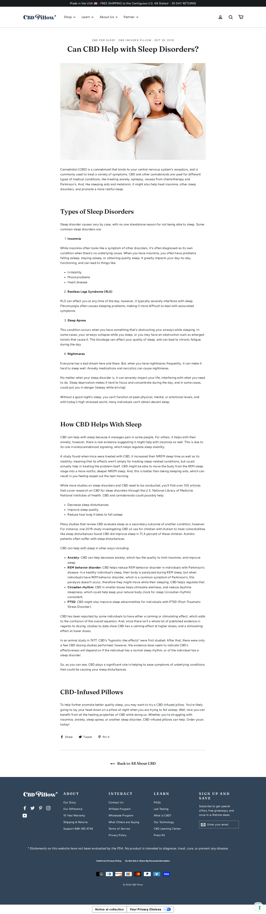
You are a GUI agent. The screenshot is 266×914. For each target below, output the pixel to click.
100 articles (192, 485)
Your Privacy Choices (145, 909)
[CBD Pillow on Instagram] (48, 807)
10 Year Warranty (74, 815)
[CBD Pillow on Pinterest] (40, 807)
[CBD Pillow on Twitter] (32, 807)
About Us (107, 17)
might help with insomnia (154, 442)
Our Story (69, 802)
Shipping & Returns (75, 822)
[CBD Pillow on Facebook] (25, 807)
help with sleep (84, 548)
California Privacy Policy (109, 861)
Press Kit (159, 835)
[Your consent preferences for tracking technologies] (259, 907)
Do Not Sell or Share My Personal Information (147, 861)
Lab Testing (161, 809)
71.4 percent (148, 534)
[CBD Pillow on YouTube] (25, 815)
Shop (68, 17)
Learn (86, 17)
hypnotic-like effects (123, 640)
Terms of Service (119, 828)
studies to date (98, 626)
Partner (129, 17)
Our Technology (164, 822)
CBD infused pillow (135, 40)
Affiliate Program (120, 809)
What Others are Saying (124, 822)
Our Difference (72, 809)
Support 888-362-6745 (78, 828)
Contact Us (116, 802)
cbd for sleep (103, 40)
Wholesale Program (121, 815)
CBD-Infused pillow (170, 704)
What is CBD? (162, 815)
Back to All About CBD (136, 763)
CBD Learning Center (167, 828)
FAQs (157, 802)
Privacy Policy (117, 835)
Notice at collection (109, 909)
